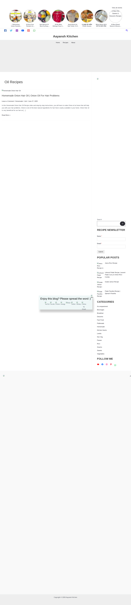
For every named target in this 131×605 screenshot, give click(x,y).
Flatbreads (100, 323)
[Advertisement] (65, 58)
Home (58, 42)
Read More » (6, 115)
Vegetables (100, 354)
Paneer (99, 340)
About (73, 42)
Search (99, 219)
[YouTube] (22, 30)
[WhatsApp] (34, 30)
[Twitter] (11, 30)
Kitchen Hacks (102, 330)
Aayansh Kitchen (65, 36)
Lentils (99, 333)
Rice (98, 344)
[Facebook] (5, 30)
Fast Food (100, 320)
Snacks (99, 347)
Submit (100, 252)
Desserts (100, 316)
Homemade (19, 101)
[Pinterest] (28, 30)
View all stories (117, 8)
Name (99, 236)
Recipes (65, 42)
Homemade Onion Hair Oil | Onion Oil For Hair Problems (30, 95)
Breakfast (100, 313)
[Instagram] (17, 30)
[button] (127, 30)
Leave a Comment (8, 101)
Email (99, 243)
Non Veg (100, 337)
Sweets (99, 350)
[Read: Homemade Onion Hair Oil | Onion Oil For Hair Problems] (11, 90)
